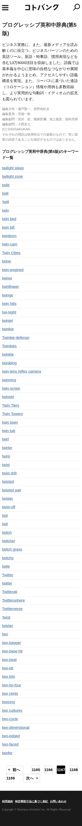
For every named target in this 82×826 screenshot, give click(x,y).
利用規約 (7, 801)
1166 (48, 770)
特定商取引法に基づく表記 (31, 801)
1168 (74, 770)
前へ (16, 770)
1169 (11, 778)
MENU (5, 7)
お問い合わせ (58, 801)
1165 (36, 770)
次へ (30, 778)
